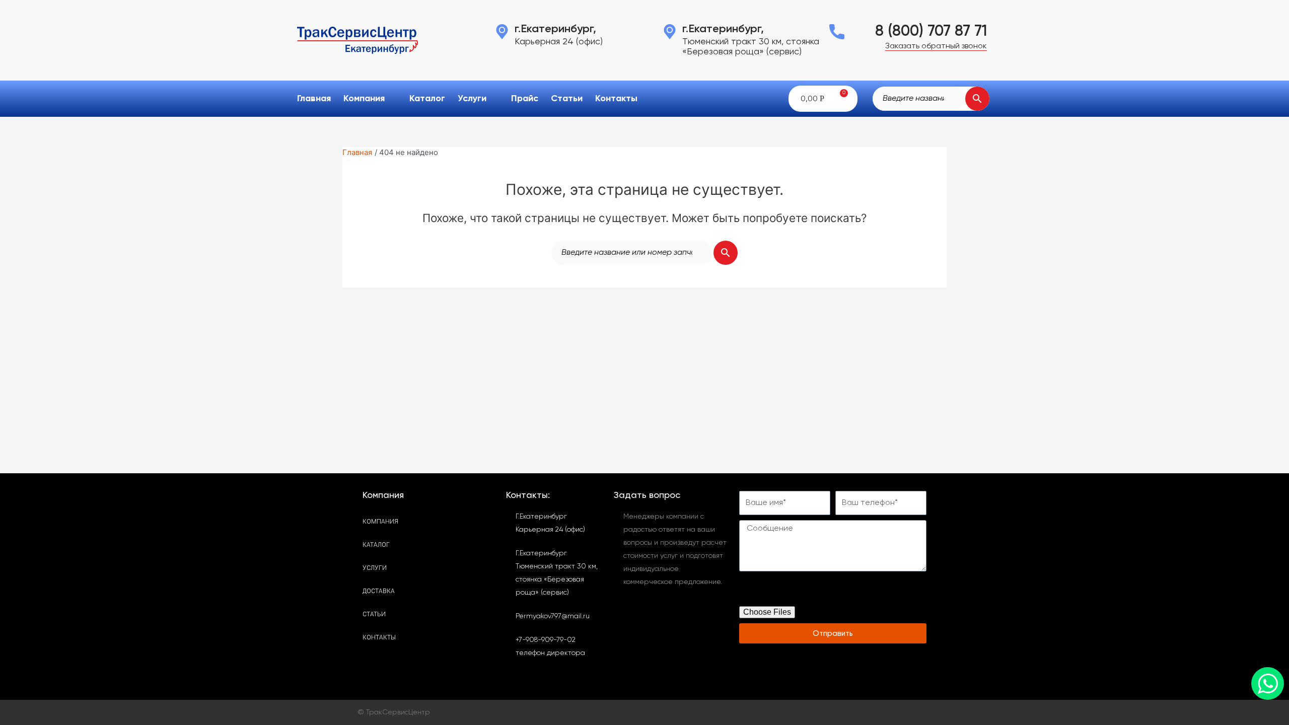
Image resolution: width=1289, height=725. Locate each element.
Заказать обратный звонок (936, 46)
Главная (314, 98)
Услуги (472, 98)
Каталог (427, 98)
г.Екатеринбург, (555, 29)
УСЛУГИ (375, 567)
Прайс (524, 98)
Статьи (567, 98)
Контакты (616, 98)
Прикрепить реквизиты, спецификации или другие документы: (820, 591)
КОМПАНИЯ (380, 521)
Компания (364, 98)
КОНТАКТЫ (379, 637)
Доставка (379, 591)
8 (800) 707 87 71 (931, 31)
